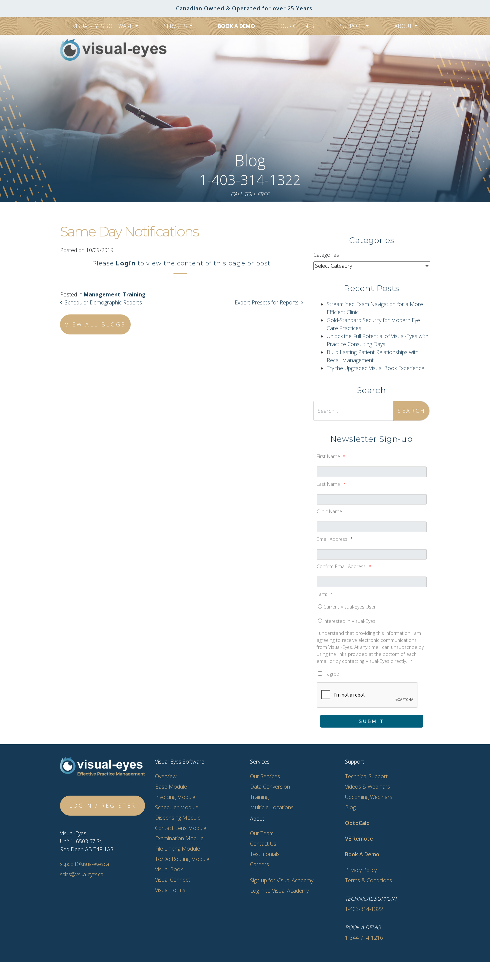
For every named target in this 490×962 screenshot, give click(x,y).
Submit (371, 721)
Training (134, 294)
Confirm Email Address (344, 566)
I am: (324, 594)
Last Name (331, 484)
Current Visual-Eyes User (349, 607)
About (403, 26)
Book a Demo (236, 26)
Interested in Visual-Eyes (349, 621)
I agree (331, 674)
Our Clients (297, 26)
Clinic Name (329, 511)
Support (352, 26)
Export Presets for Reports (266, 302)
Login (126, 263)
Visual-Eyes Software (103, 26)
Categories (326, 254)
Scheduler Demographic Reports (104, 302)
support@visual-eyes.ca (84, 864)
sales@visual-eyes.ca (81, 874)
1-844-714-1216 (364, 937)
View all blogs (95, 324)
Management (102, 294)
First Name (331, 456)
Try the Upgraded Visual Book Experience (375, 368)
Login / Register (102, 805)
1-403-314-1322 (250, 179)
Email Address (335, 539)
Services (176, 26)
